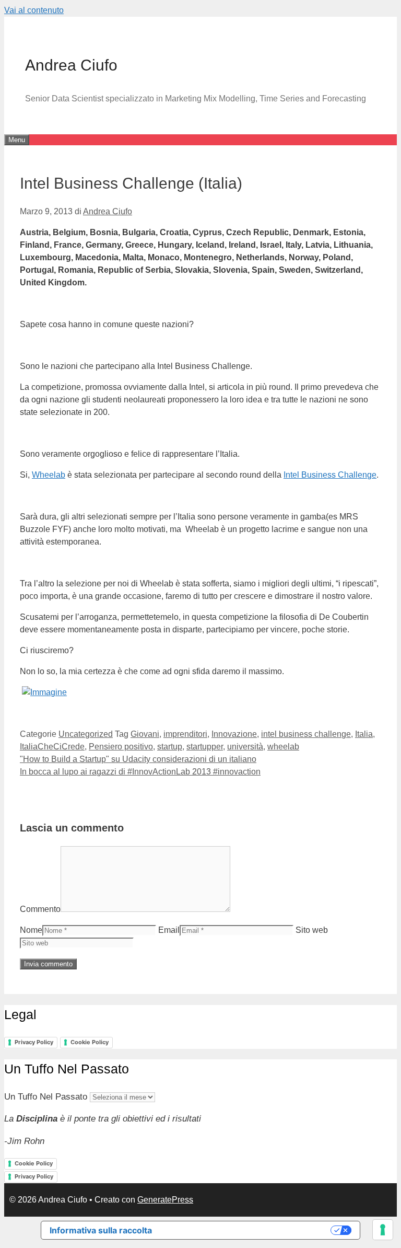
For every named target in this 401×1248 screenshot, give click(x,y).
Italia (364, 734)
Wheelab (48, 474)
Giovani (145, 734)
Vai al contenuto (34, 10)
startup (169, 746)
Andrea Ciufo (71, 65)
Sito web (312, 930)
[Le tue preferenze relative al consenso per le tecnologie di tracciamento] (383, 1230)
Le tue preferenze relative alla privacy (246, 1230)
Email (169, 930)
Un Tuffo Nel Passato (45, 1097)
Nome (31, 930)
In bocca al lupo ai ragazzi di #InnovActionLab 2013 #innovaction (140, 771)
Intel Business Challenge (330, 474)
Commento (40, 909)
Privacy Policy (34, 1042)
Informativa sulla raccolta (101, 1230)
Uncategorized (85, 734)
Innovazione (234, 734)
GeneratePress (165, 1199)
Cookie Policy (89, 1042)
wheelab (283, 746)
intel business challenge (306, 734)
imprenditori (185, 734)
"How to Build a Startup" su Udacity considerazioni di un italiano (138, 759)
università (245, 746)
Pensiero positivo (121, 746)
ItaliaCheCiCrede (52, 746)
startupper (204, 746)
